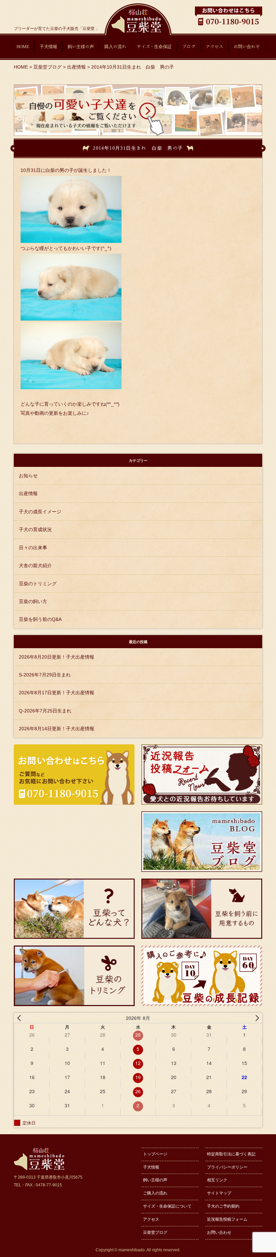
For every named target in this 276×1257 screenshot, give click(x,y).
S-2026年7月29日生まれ (45, 674)
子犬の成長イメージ (40, 511)
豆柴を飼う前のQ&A (40, 619)
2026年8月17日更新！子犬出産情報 (56, 692)
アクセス (214, 46)
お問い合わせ (247, 46)
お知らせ (28, 475)
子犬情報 (48, 46)
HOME (22, 46)
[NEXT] (255, 1018)
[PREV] (20, 1018)
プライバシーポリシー (227, 1167)
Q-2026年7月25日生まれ (45, 710)
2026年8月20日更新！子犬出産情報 (56, 657)
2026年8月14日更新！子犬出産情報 (56, 728)
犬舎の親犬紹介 (35, 565)
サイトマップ (219, 1193)
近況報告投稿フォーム (227, 1219)
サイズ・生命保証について (167, 1206)
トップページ (155, 1154)
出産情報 (28, 493)
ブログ (188, 46)
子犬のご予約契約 (223, 1206)
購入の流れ (115, 46)
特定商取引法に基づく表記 (231, 1154)
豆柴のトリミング (38, 583)
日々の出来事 (33, 547)
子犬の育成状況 (35, 529)
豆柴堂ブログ (155, 1232)
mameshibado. (132, 1250)
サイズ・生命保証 (154, 46)
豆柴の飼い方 (33, 601)
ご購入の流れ (155, 1193)
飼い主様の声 (81, 46)
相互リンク (217, 1180)
